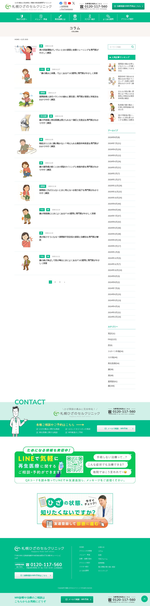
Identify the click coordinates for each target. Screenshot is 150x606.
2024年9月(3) (114, 276)
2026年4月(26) (114, 161)
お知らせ (101, 547)
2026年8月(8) (114, 137)
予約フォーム (103, 559)
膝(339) (111, 386)
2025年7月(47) (114, 216)
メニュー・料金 (84, 555)
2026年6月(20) (114, 149)
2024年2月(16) (114, 317)
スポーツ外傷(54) (115, 351)
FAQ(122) (112, 339)
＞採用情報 (64, 6)
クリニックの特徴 (85, 551)
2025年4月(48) (114, 234)
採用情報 (101, 563)
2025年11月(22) (115, 192)
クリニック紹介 (84, 563)
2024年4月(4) (114, 306)
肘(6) (110, 345)
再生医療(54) (113, 363)
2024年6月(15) (114, 294)
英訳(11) (111, 333)
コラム (100, 551)
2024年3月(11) (114, 312)
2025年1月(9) (114, 252)
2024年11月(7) (114, 264)
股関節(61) (112, 381)
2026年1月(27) (114, 180)
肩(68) (110, 375)
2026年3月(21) (114, 167)
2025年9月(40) (114, 204)
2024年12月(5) (114, 258)
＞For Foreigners (66, 9)
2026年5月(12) (114, 155)
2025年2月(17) (114, 246)
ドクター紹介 (84, 566)
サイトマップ (103, 571)
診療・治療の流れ (85, 559)
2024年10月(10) (115, 270)
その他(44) (112, 357)
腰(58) (110, 369)
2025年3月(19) (114, 240)
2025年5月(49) (114, 228)
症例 (99, 555)
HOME (17, 39)
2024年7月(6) (114, 288)
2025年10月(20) (115, 198)
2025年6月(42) (114, 222)
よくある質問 (84, 570)
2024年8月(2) (114, 282)
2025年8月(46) (114, 210)
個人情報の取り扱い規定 (106, 567)
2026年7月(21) (114, 143)
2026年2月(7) (114, 173)
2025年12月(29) (115, 186)
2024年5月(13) (114, 300)
